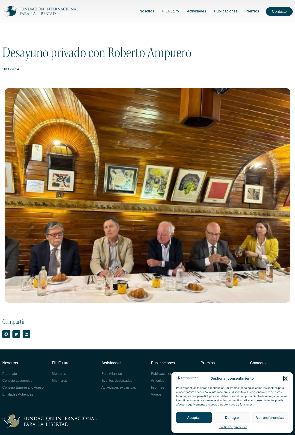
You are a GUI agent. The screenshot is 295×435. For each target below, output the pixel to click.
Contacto (258, 363)
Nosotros (10, 363)
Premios (208, 363)
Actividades (111, 363)
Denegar (232, 417)
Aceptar (194, 417)
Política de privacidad (233, 427)
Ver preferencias (270, 417)
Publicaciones (163, 363)
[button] (285, 378)
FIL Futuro (60, 363)
